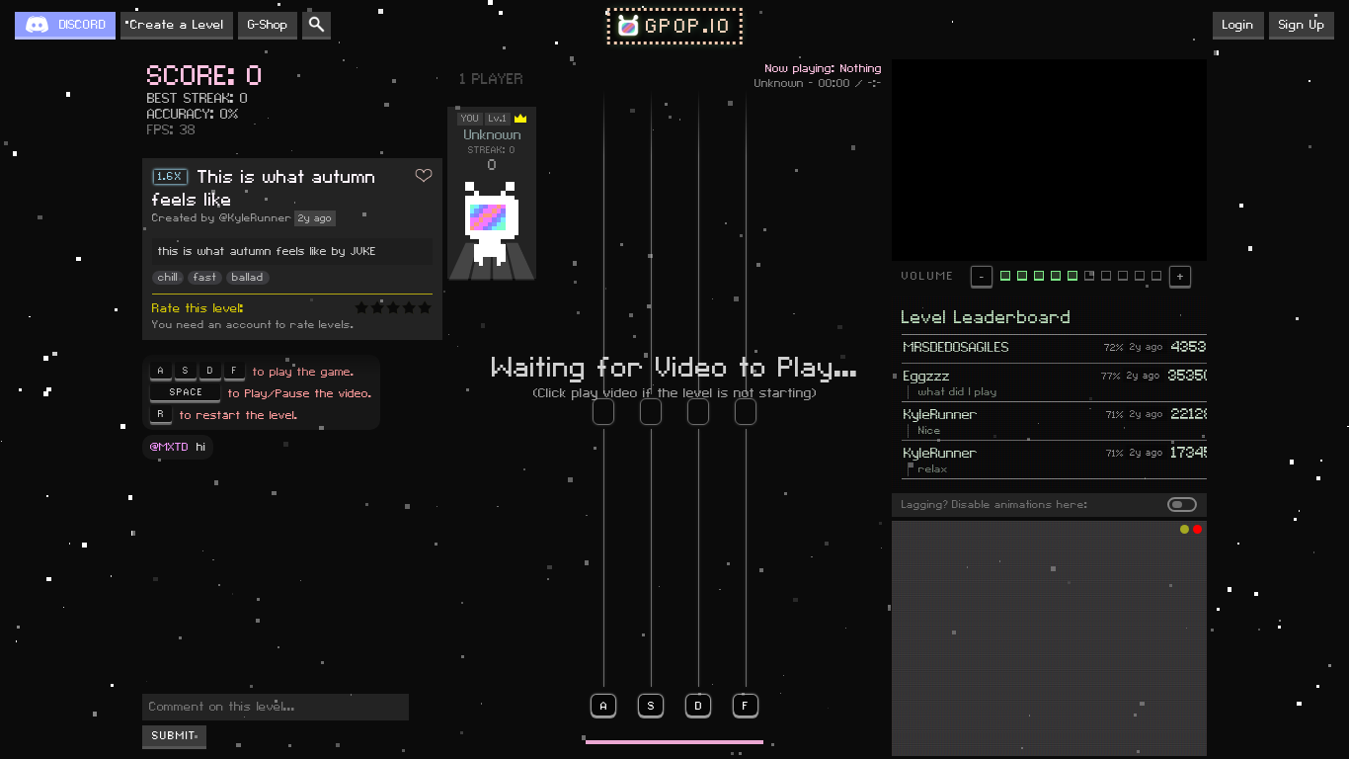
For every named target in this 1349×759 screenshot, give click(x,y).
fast (205, 278)
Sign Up (1301, 25)
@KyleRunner (255, 218)
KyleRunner (941, 415)
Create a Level (176, 25)
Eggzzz (927, 376)
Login (1238, 25)
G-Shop (267, 25)
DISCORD (82, 25)
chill (168, 278)
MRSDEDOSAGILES (956, 348)
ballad (248, 278)
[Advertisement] (1049, 639)
